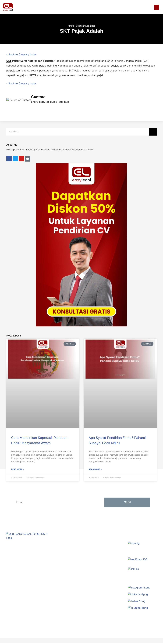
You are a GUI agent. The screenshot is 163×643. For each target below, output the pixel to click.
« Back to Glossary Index (21, 54)
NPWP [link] (32, 75)
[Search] (153, 132)
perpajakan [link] (13, 70)
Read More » (17, 469)
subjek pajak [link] (118, 65)
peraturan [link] (45, 70)
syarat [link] (108, 70)
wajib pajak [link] (39, 65)
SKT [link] (8, 60)
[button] (156, 7)
